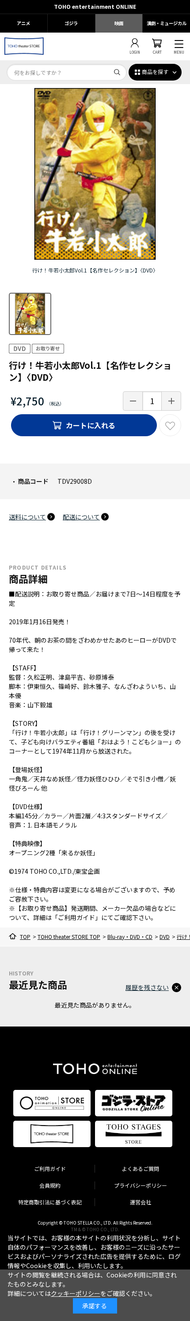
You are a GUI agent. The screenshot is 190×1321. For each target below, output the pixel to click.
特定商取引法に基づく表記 (50, 1202)
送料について (27, 516)
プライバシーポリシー (140, 1185)
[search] (117, 72)
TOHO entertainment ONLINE (95, 7)
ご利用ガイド (50, 1168)
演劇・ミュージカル (166, 23)
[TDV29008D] (30, 314)
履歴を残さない (147, 987)
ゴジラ (71, 23)
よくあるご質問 (140, 1168)
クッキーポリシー (75, 1293)
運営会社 (140, 1202)
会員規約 (50, 1185)
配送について (81, 516)
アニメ (23, 23)
